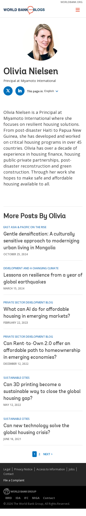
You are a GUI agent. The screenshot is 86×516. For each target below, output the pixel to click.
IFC (26, 498)
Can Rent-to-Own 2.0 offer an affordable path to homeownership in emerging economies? (41, 350)
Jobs (72, 469)
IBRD (8, 498)
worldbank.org (72, 2)
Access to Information (50, 469)
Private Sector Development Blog (28, 302)
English (49, 91)
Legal (6, 469)
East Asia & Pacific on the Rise (24, 227)
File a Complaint (13, 480)
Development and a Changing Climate (30, 268)
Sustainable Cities (16, 378)
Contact (8, 474)
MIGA (35, 498)
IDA (18, 498)
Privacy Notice (23, 469)
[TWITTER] (9, 92)
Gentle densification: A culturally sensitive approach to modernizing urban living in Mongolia (41, 241)
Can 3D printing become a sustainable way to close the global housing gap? (41, 391)
